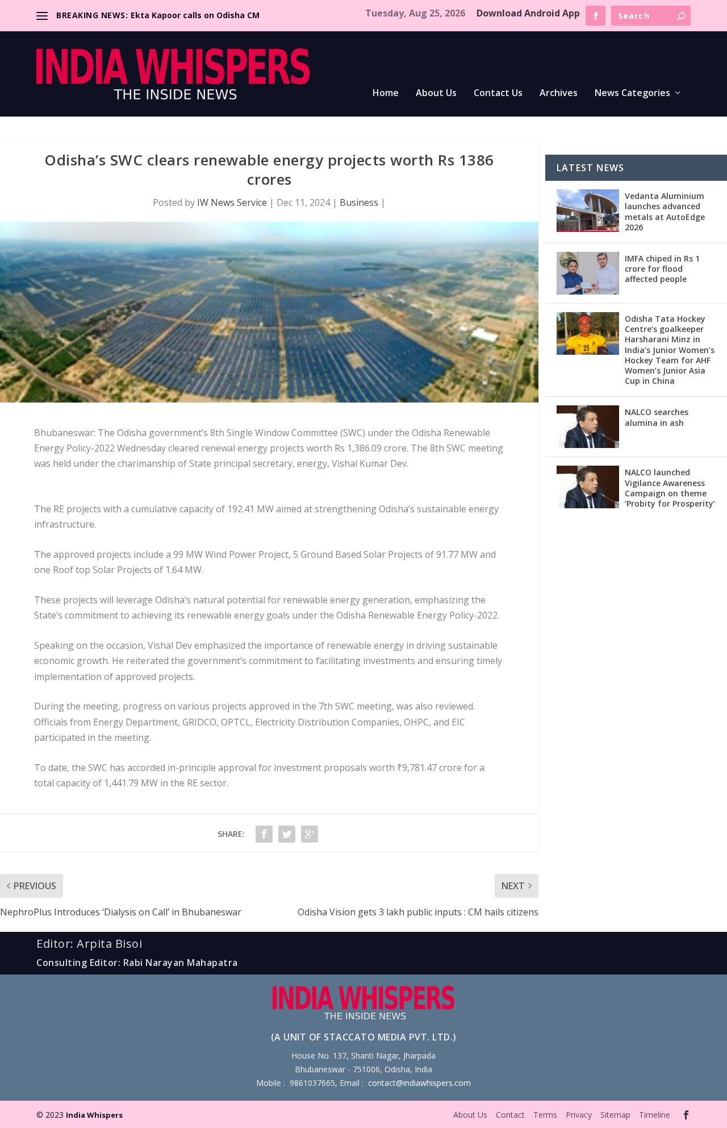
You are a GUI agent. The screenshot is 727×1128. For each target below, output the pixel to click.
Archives (559, 93)
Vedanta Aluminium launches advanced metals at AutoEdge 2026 (665, 211)
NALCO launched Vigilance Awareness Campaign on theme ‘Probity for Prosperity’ (670, 488)
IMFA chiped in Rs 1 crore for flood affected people (662, 268)
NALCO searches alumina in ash (656, 417)
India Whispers (94, 1115)
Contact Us (498, 93)
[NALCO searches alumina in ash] (588, 426)
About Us (436, 93)
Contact (510, 1114)
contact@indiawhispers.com (419, 1082)
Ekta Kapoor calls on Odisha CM (195, 15)
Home (386, 93)
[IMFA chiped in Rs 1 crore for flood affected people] (588, 273)
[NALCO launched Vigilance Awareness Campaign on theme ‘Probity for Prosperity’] (588, 487)
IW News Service (232, 202)
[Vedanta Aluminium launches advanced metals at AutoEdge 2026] (588, 210)
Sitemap (615, 1114)
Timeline (654, 1114)
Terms (545, 1114)
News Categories (632, 93)
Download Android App (528, 13)
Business (359, 202)
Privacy (579, 1114)
